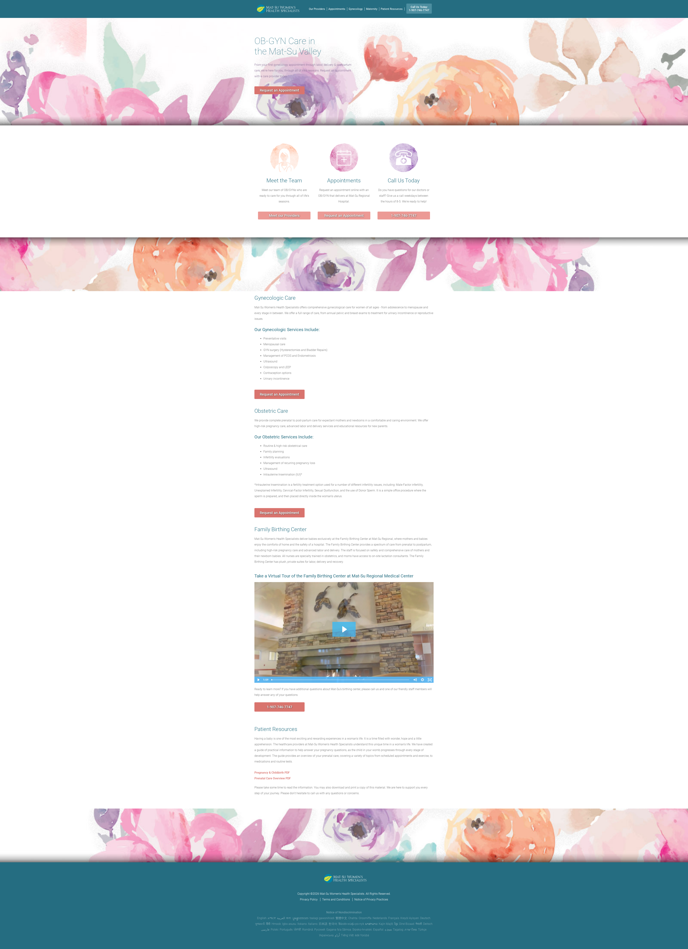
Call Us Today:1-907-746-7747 (419, 8)
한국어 (333, 924)
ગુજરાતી (260, 924)
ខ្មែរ (396, 924)
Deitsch (428, 924)
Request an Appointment (279, 90)
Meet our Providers (284, 215)
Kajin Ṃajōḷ (386, 924)
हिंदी (268, 924)
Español (378, 929)
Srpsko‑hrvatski (362, 929)
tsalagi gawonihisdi (322, 918)
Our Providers (317, 9)
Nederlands (380, 918)
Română (307, 929)
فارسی (265, 929)
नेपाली (418, 924)
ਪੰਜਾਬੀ (297, 929)
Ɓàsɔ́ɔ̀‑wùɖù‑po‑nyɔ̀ (351, 924)
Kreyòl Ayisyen (409, 918)
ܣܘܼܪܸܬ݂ (388, 929)
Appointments (336, 9)
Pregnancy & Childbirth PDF (272, 772)
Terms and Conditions (336, 899)
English (261, 918)
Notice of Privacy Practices (371, 899)
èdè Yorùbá (362, 935)
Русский (319, 929)
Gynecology (356, 9)
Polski (274, 929)
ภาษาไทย (411, 929)
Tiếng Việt (347, 935)
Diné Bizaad (406, 924)
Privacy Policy (309, 899)
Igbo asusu (289, 924)
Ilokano (302, 924)
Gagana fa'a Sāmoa (338, 929)
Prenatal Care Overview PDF (272, 778)
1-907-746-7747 (403, 215)
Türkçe (422, 929)
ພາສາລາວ (371, 924)
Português (286, 929)
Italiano (312, 924)
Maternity (371, 9)
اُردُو (337, 935)
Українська (326, 935)
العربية (281, 918)
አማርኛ (272, 918)
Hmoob (276, 924)
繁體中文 (341, 918)
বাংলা (288, 918)
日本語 (323, 924)
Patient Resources (392, 9)
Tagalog (398, 929)
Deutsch (425, 918)
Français (393, 918)
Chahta (352, 918)
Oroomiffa (365, 918)
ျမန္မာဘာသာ (300, 918)
